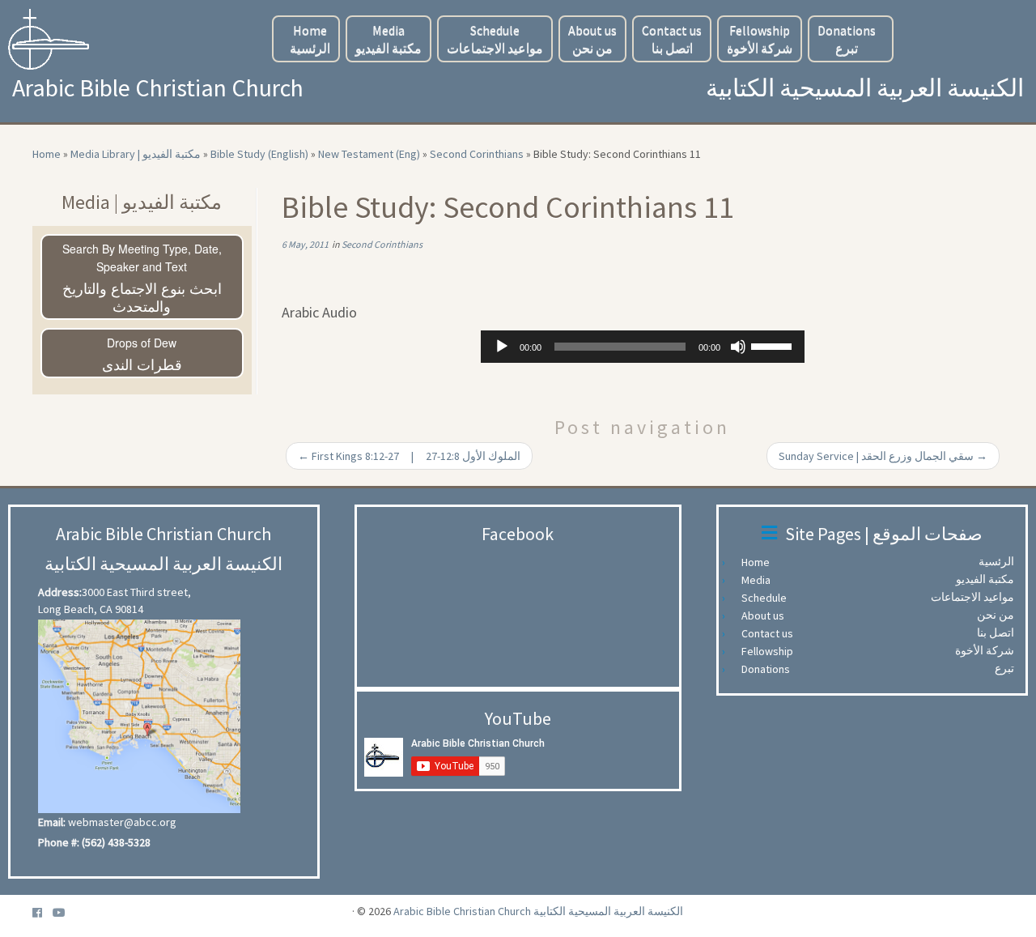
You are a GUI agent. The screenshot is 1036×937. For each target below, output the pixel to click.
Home (310, 39)
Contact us (672, 39)
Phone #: (58, 842)
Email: (52, 822)
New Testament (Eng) (369, 154)
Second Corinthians (477, 154)
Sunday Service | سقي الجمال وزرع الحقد (883, 456)
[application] (643, 346)
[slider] (773, 345)
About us (592, 39)
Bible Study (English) (259, 154)
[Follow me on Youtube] (64, 913)
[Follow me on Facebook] (42, 913)
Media (388, 39)
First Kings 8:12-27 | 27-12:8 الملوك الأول (409, 456)
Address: (60, 592)
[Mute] (738, 347)
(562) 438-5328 (116, 842)
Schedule (495, 39)
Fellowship (759, 39)
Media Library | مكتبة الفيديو (135, 154)
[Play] (502, 347)
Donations (846, 39)
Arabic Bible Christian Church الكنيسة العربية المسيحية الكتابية (538, 911)
